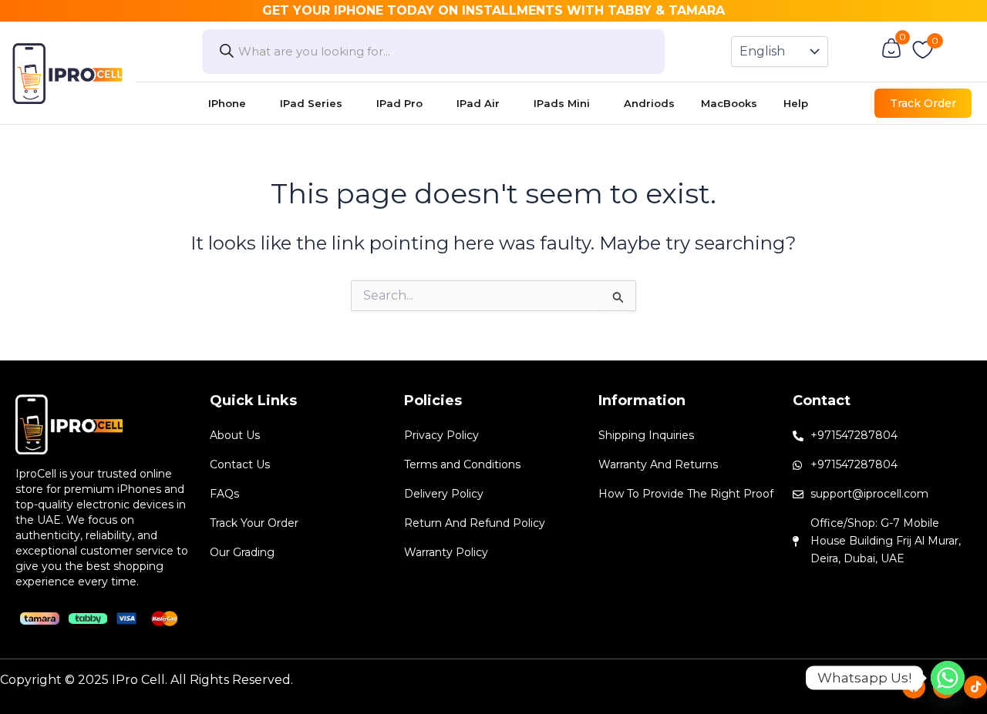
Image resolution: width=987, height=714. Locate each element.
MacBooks (729, 103)
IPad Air (478, 103)
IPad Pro (399, 103)
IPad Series (311, 103)
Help (795, 103)
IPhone (227, 103)
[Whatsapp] (948, 678)
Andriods (649, 103)
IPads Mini (562, 103)
